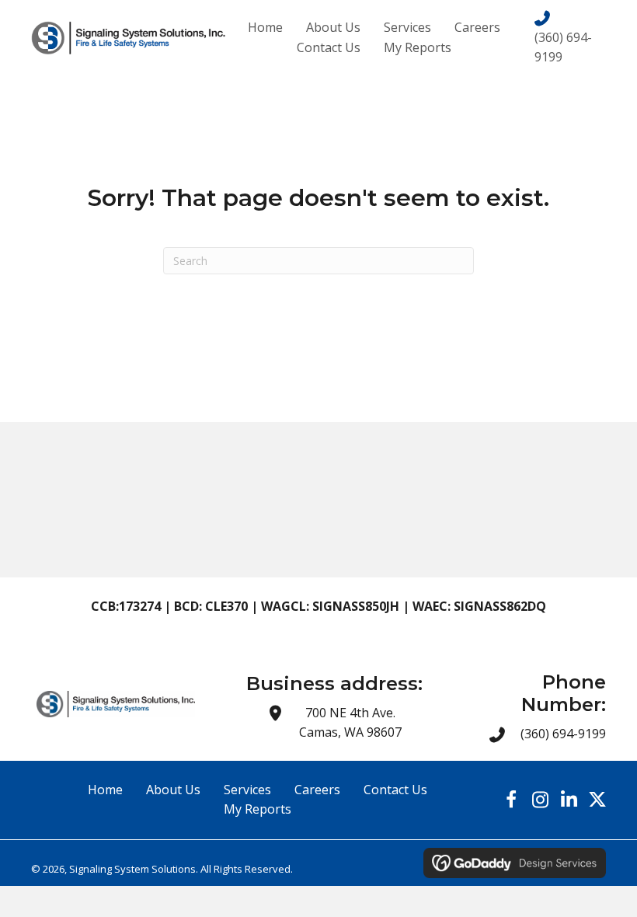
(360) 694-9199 (563, 733)
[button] (511, 799)
